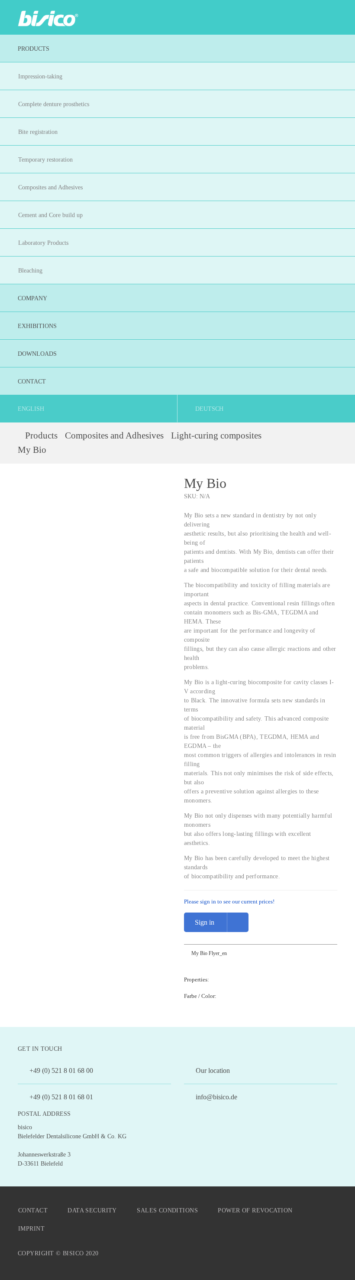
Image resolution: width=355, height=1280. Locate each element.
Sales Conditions (167, 1210)
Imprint (31, 1228)
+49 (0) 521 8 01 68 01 (60, 1097)
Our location (212, 1070)
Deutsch (209, 409)
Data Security (92, 1210)
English (31, 409)
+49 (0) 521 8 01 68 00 (60, 1070)
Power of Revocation (255, 1210)
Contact (33, 1210)
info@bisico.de (215, 1097)
